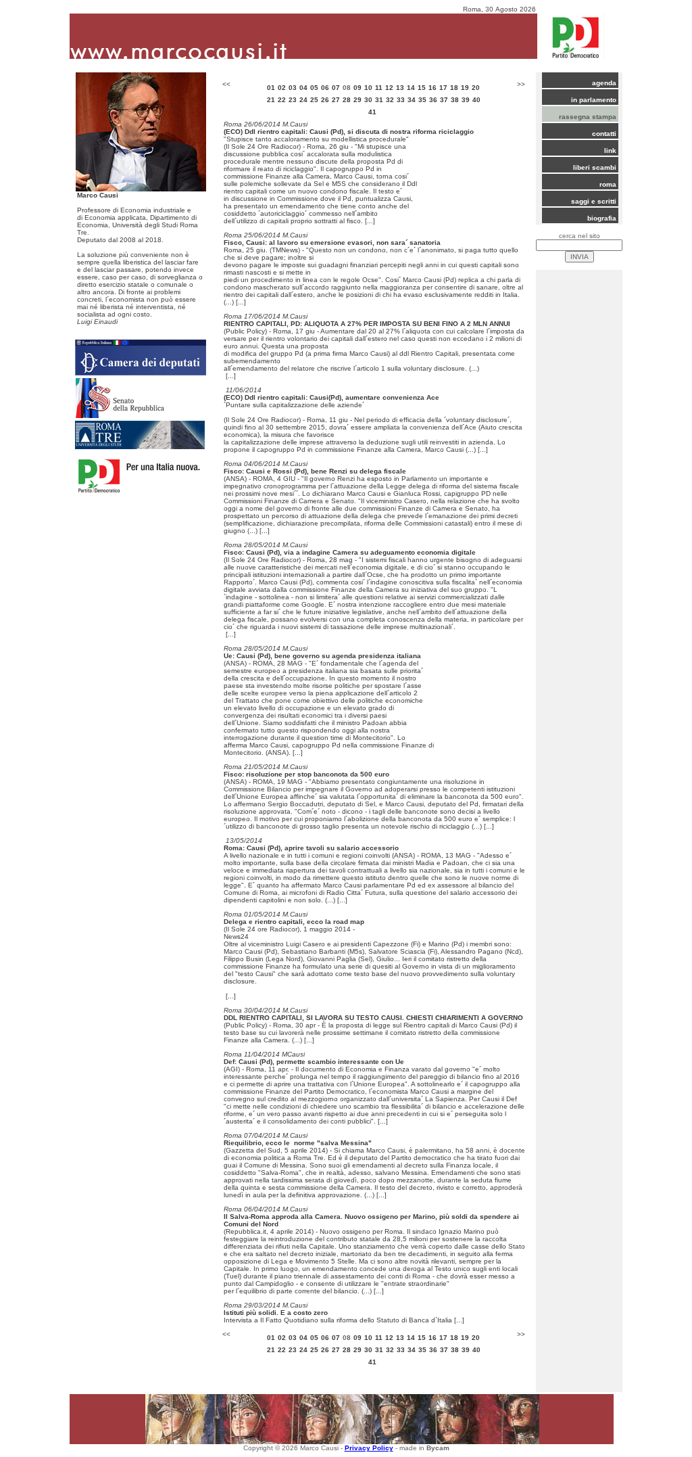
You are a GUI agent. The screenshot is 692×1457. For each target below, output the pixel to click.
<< (226, 84)
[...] (370, 221)
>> (521, 84)
